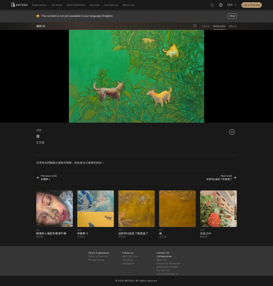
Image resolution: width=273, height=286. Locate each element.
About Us (162, 260)
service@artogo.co (167, 274)
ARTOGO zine (130, 256)
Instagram (128, 263)
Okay (232, 16)
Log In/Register (251, 5)
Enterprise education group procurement (169, 265)
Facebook (127, 260)
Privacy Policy (96, 260)
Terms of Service (98, 256)
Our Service (163, 270)
